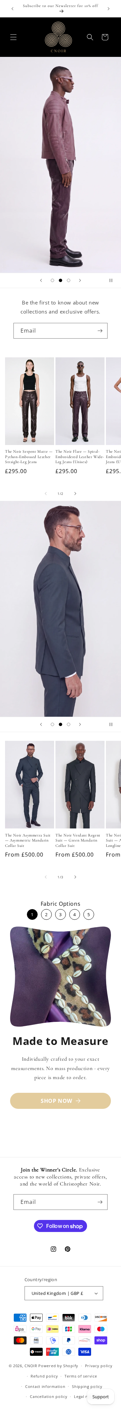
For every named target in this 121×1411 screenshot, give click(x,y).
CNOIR (31, 1365)
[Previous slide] (41, 280)
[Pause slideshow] (113, 280)
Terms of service (81, 1376)
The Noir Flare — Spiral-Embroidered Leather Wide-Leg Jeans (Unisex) (79, 456)
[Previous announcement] (12, 8)
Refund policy (44, 1376)
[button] (13, 37)
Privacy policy (99, 1365)
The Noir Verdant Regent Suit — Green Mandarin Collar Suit (77, 840)
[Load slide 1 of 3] (52, 280)
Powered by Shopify (58, 1365)
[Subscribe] (99, 331)
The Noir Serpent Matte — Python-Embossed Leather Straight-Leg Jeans (28, 456)
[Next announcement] (108, 8)
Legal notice (85, 1396)
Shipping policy (87, 1386)
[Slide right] (75, 493)
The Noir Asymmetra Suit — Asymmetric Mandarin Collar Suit (28, 840)
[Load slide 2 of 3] (60, 280)
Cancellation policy (48, 1396)
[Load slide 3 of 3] (69, 280)
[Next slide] (80, 280)
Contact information (45, 1386)
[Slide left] (45, 493)
